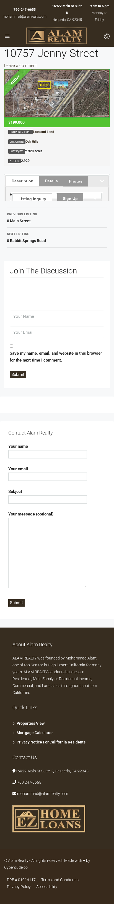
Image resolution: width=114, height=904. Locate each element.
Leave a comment (20, 65)
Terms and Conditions (60, 880)
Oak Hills (31, 141)
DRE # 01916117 (21, 880)
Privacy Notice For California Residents (51, 742)
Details (51, 181)
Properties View (31, 723)
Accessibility (46, 886)
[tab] (34, 196)
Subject (15, 491)
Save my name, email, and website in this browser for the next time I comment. (56, 357)
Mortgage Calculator (35, 733)
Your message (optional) (30, 514)
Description (22, 181)
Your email (18, 468)
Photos (75, 181)
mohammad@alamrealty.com (24, 16)
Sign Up (70, 198)
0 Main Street (22, 217)
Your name (18, 446)
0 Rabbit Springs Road (26, 237)
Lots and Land (43, 132)
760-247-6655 (25, 10)
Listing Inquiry (32, 199)
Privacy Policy (19, 886)
